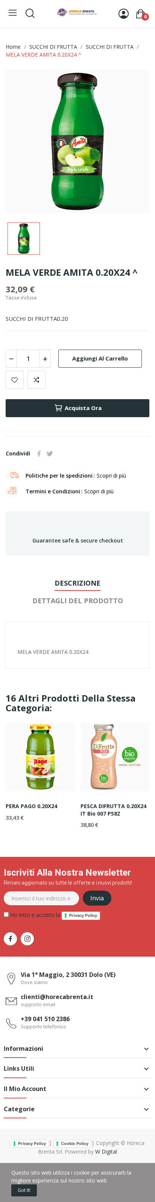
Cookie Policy (74, 1143)
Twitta (49, 453)
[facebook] (10, 938)
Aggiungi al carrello (100, 358)
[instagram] (27, 938)
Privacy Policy (83, 915)
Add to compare (36, 380)
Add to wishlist (15, 380)
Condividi (39, 453)
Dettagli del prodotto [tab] (77, 600)
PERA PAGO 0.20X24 (31, 806)
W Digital (106, 1151)
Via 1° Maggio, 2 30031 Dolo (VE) (68, 975)
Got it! (24, 1190)
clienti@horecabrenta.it (57, 997)
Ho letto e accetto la (53, 914)
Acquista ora (83, 408)
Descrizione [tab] (77, 582)
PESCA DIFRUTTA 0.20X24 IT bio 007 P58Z (113, 809)
